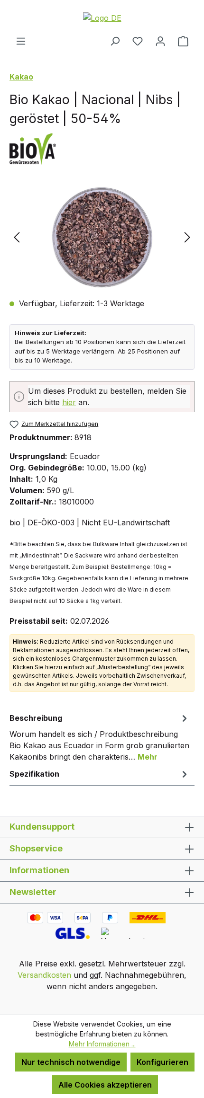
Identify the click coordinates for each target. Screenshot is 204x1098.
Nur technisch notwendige (71, 1062)
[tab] (99, 737)
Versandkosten (44, 975)
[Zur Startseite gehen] (102, 17)
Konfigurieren (162, 1062)
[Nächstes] (187, 236)
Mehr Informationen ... (102, 1044)
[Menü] (20, 40)
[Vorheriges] (16, 236)
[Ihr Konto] (160, 40)
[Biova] (102, 148)
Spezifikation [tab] (34, 774)
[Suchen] (114, 40)
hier (69, 402)
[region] (102, 237)
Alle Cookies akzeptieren (105, 1084)
